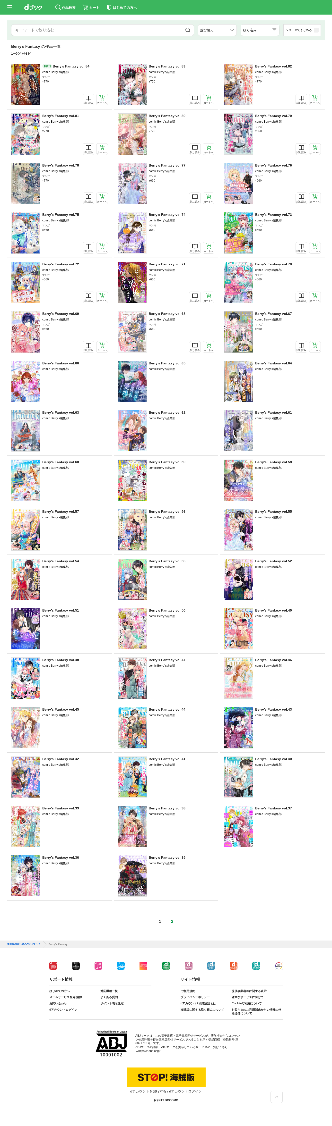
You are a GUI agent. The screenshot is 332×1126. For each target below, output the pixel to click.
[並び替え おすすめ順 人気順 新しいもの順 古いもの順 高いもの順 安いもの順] (217, 30)
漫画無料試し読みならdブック (23, 944)
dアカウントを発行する (148, 1091)
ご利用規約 (188, 991)
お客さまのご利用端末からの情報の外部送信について (256, 1011)
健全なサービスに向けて (248, 997)
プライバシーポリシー (195, 997)
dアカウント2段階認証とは (198, 1003)
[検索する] (188, 30)
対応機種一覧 (109, 991)
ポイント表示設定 (112, 1003)
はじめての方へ (59, 991)
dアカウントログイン (63, 1009)
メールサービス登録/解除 (65, 997)
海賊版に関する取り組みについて (202, 1009)
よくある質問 (109, 997)
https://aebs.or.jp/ (149, 1051)
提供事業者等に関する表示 (249, 991)
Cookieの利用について (247, 1003)
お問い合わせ (58, 1003)
